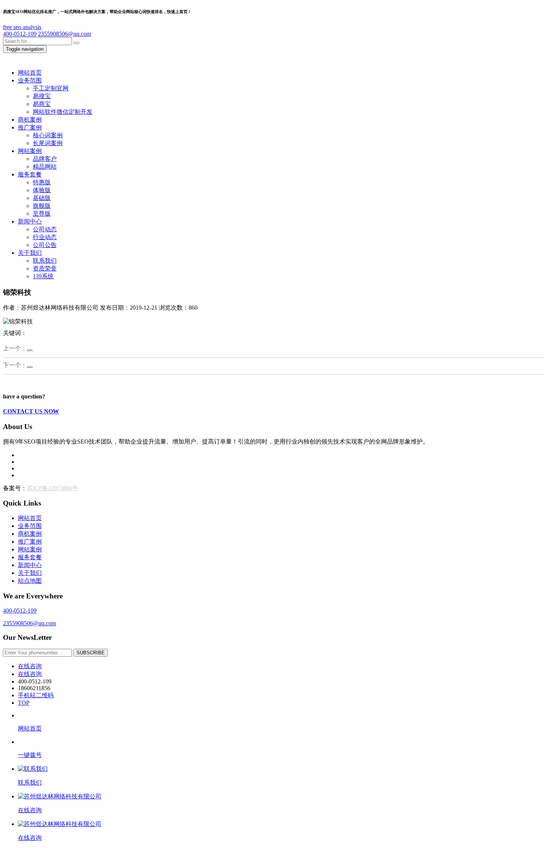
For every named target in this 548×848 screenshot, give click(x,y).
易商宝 (42, 104)
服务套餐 (30, 557)
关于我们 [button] (30, 253)
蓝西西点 (30, 366)
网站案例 (30, 549)
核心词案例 (48, 135)
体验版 (42, 190)
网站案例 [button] (30, 151)
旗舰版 (42, 206)
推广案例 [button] (30, 127)
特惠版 (42, 182)
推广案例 (30, 541)
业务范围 (30, 526)
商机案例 (30, 534)
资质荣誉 (45, 268)
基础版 (42, 198)
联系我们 (45, 260)
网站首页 (30, 518)
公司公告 (45, 245)
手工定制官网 (51, 88)
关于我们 (30, 573)
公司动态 (45, 229)
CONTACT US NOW (31, 411)
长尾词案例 (48, 143)
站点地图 (30, 581)
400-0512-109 (20, 34)
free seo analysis (22, 27)
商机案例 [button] (30, 119)
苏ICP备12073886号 (52, 488)
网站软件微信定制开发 (62, 112)
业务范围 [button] (30, 80)
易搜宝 (42, 96)
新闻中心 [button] (30, 221)
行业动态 (45, 237)
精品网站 (45, 166)
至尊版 (42, 213)
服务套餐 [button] (30, 174)
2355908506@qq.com (64, 34)
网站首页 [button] (30, 72)
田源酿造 (30, 350)
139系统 (43, 276)
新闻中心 (30, 565)
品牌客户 (45, 159)
